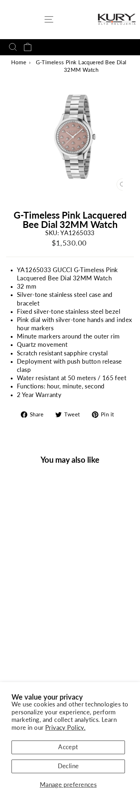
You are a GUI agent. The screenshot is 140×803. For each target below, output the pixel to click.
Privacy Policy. (65, 727)
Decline (68, 766)
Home (18, 62)
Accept (68, 747)
